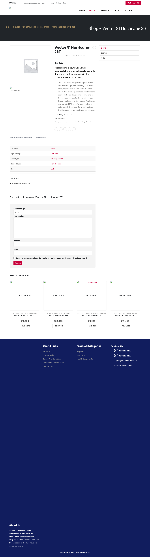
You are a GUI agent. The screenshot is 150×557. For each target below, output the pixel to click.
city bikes (85, 313)
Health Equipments (85, 359)
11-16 (52, 153)
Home (82, 10)
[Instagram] (121, 3)
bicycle (92, 10)
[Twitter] (117, 3)
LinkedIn (65, 129)
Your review (19, 216)
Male (53, 148)
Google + (69, 129)
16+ (56, 153)
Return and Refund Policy (53, 362)
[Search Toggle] (140, 10)
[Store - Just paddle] (18, 10)
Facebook (56, 129)
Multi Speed (66, 313)
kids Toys (81, 355)
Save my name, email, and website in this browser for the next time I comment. (51, 258)
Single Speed (86, 122)
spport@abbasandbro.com (34, 3)
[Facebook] (113, 3)
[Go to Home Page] (2, 27)
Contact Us (48, 366)
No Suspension (57, 159)
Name (16, 241)
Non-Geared (56, 164)
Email (74, 129)
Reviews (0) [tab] (41, 137)
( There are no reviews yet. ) (75, 55)
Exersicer (105, 10)
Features (47, 351)
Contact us (133, 3)
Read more (26, 326)
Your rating (19, 209)
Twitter (61, 129)
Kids (117, 10)
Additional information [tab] (21, 137)
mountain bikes (75, 122)
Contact (129, 10)
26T (52, 169)
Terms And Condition (52, 359)
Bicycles (80, 351)
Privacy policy (49, 355)
